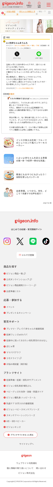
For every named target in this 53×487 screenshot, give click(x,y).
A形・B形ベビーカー (16, 421)
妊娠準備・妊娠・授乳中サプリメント (23, 379)
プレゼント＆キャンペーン (18, 312)
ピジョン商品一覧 (14, 273)
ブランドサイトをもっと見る (21, 434)
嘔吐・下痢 (35, 45)
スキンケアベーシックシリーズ (20, 415)
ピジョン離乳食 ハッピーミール (21, 397)
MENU (49, 12)
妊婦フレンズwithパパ (16, 334)
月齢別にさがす (29, 6)
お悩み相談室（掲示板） (17, 364)
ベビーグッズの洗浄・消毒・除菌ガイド (24, 391)
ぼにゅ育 (10, 346)
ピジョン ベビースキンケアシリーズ (22, 409)
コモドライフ (12, 358)
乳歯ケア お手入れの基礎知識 (20, 403)
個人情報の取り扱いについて (20, 468)
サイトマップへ (26, 443)
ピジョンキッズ (13, 427)
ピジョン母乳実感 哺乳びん (19, 385)
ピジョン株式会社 (26, 472)
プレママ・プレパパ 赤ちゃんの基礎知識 (25, 328)
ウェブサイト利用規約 (26, 463)
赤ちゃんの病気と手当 (22, 45)
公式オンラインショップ (17, 279)
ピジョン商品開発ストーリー (19, 285)
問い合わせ (41, 468)
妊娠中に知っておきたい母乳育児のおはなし (26, 340)
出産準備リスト (13, 291)
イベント (10, 306)
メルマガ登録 (28, 254)
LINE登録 (39, 6)
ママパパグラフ (13, 352)
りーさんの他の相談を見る (24, 88)
